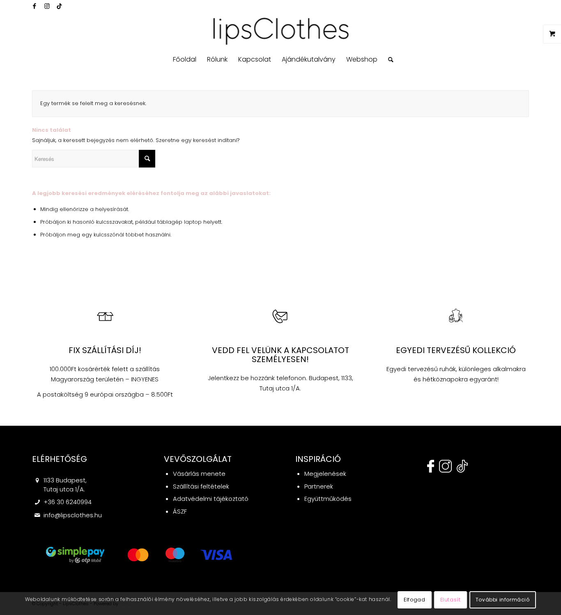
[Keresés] (388, 59)
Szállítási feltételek (201, 486)
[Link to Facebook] (34, 6)
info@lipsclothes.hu (73, 515)
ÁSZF (180, 511)
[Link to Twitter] (59, 6)
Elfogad (414, 599)
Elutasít (450, 599)
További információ (503, 599)
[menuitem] (185, 59)
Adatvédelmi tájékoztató (210, 498)
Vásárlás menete (199, 473)
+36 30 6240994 (68, 502)
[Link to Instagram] (47, 6)
